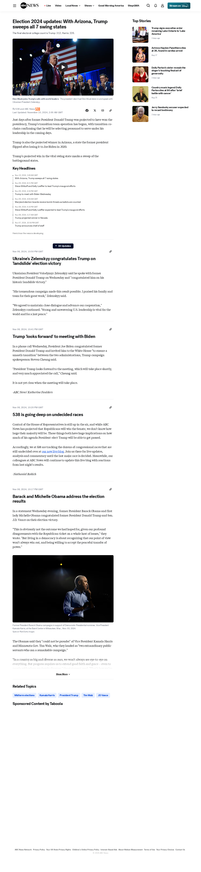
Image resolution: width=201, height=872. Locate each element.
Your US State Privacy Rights (58, 849)
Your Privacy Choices (165, 849)
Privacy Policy (39, 849)
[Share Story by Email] (103, 110)
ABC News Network (23, 849)
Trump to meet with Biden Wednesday (33, 194)
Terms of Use (149, 849)
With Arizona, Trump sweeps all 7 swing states (36, 178)
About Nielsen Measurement (130, 849)
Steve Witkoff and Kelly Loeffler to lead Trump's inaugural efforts (45, 186)
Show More (62, 674)
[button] (14, 6)
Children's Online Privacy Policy (85, 849)
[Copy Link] (111, 110)
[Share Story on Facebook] (87, 110)
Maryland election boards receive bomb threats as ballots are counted (48, 202)
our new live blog (53, 451)
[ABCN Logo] (29, 5)
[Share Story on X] (95, 110)
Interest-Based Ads (108, 849)
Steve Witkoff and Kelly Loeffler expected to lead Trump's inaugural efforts (50, 209)
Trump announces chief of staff (29, 225)
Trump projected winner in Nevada (31, 217)
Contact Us (180, 849)
